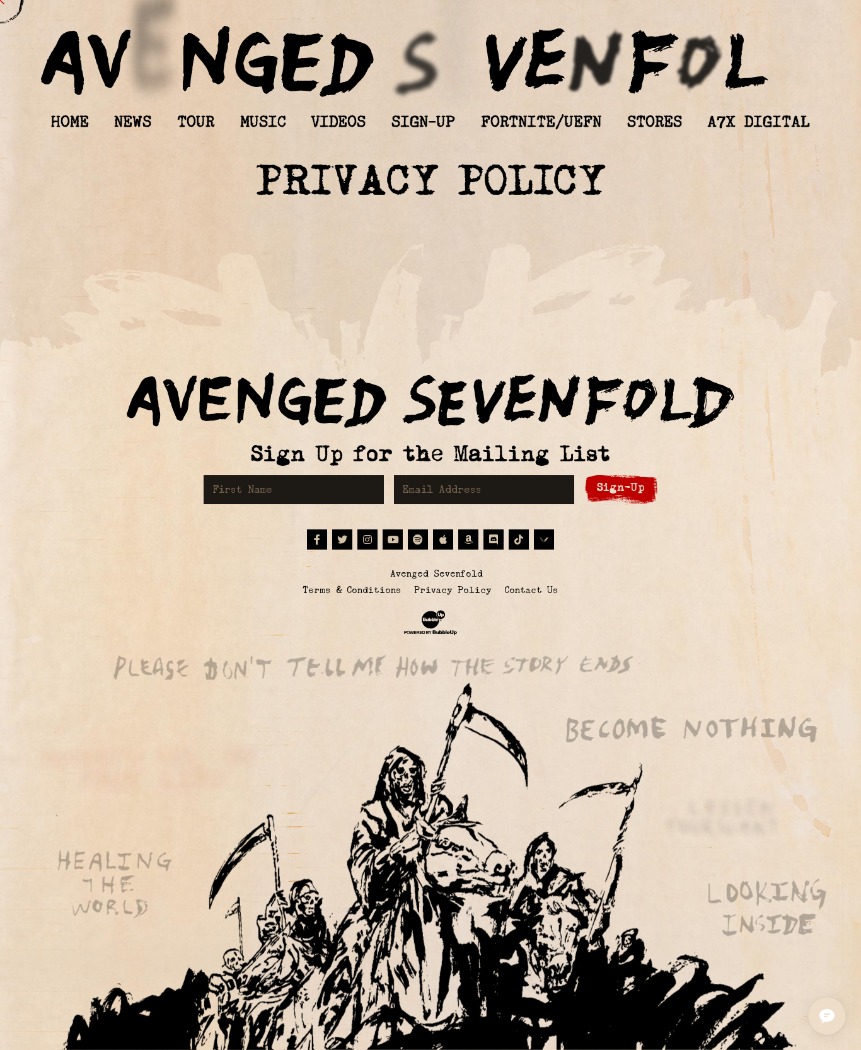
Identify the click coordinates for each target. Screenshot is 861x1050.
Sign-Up (621, 487)
